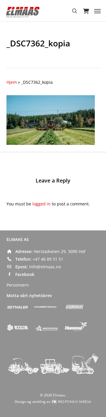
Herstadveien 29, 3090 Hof (59, 251)
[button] (97, 11)
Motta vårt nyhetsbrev (29, 295)
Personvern (17, 285)
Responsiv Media (74, 401)
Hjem (11, 82)
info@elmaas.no (45, 266)
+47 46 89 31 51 (48, 259)
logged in (41, 204)
